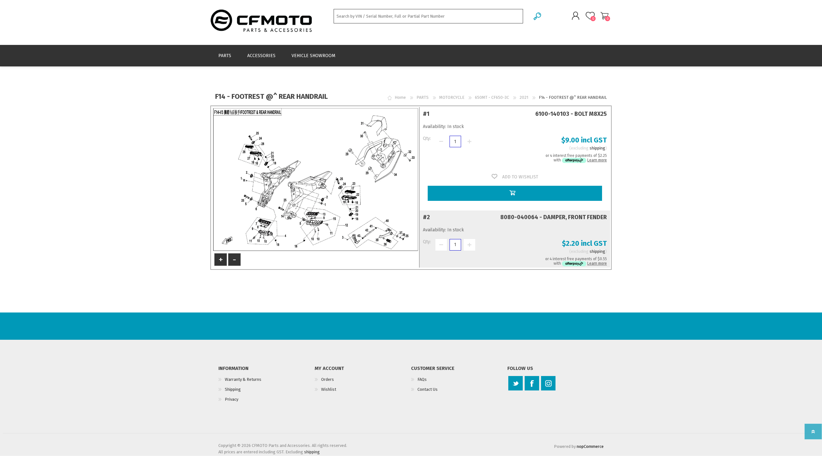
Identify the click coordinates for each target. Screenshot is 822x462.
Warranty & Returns (243, 379)
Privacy (231, 399)
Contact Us (427, 389)
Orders (327, 379)
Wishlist (328, 389)
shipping (597, 148)
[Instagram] (548, 383)
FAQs (422, 379)
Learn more (597, 160)
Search (537, 16)
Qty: (427, 138)
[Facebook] (532, 383)
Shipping (233, 389)
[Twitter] (515, 383)
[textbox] (428, 16)
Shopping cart (604, 16)
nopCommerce (590, 446)
